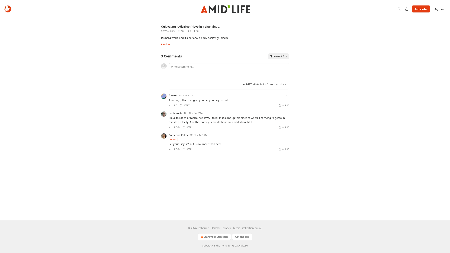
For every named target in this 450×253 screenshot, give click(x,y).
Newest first (281, 56)
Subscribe (421, 9)
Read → (165, 44)
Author (173, 139)
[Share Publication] (406, 8)
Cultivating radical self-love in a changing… (190, 26)
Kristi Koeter (176, 113)
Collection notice (252, 228)
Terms (236, 228)
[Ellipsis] (287, 95)
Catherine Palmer (179, 135)
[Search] (399, 8)
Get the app (242, 236)
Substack (207, 245)
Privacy (227, 228)
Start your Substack (216, 236)
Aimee (172, 95)
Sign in (439, 9)
